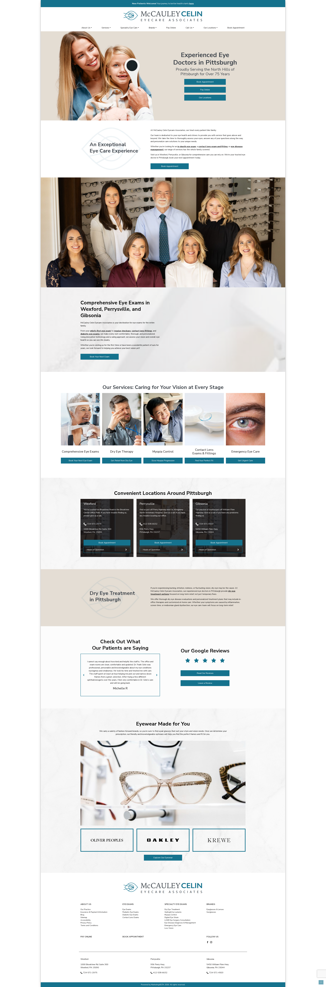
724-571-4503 (206, 523)
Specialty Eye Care (128, 27)
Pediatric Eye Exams (131, 912)
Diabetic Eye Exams (130, 915)
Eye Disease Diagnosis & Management (180, 923)
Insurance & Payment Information (93, 912)
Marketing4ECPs (157, 984)
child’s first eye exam (100, 330)
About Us (86, 27)
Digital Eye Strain (172, 917)
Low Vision (169, 928)
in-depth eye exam (187, 146)
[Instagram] (211, 942)
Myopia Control (171, 915)
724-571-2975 (94, 523)
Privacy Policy (85, 923)
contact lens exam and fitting (213, 146)
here (191, 3)
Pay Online (171, 27)
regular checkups (122, 330)
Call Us (189, 27)
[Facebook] (208, 942)
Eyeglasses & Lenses (215, 909)
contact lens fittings (142, 330)
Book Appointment (235, 27)
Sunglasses (211, 912)
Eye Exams (127, 909)
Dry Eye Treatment (172, 909)
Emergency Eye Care (173, 925)
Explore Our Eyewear (163, 857)
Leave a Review (205, 683)
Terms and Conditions (89, 925)
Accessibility (85, 920)
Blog (82, 915)
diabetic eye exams (90, 334)
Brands (152, 27)
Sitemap (83, 917)
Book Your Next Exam (99, 356)
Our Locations (210, 27)
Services (105, 27)
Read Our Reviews (205, 673)
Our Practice (85, 909)
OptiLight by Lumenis (173, 912)
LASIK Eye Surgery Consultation (177, 920)
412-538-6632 (150, 523)
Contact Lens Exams (131, 917)
